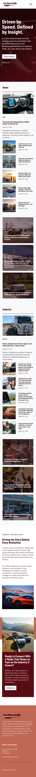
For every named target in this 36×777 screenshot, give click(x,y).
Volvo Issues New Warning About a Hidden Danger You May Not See (16, 123)
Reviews (6, 231)
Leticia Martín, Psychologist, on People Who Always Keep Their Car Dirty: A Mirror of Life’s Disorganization (25, 411)
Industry (5, 339)
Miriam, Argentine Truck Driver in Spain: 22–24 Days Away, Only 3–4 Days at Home (17, 345)
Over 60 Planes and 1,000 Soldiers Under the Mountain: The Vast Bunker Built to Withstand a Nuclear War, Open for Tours (25, 397)
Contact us (11, 688)
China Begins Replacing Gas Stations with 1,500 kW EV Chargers (17, 515)
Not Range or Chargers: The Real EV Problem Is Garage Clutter (15, 460)
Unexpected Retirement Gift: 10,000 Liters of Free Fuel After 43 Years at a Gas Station (25, 426)
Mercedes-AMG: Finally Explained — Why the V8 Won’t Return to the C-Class (25, 189)
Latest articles (9, 56)
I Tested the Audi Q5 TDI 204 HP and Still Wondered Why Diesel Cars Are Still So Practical (17, 237)
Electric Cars (8, 455)
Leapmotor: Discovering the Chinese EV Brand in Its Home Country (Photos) (25, 160)
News (4, 117)
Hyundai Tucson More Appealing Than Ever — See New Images (25, 204)
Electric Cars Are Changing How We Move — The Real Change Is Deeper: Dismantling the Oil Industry (17, 487)
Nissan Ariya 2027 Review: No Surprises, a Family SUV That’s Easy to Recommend (17, 294)
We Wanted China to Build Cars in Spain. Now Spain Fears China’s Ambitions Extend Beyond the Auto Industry (25, 382)
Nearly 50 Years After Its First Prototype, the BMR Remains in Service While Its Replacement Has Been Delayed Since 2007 (25, 367)
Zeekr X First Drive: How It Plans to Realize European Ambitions (25, 145)
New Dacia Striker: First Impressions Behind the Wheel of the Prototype (24, 174)
